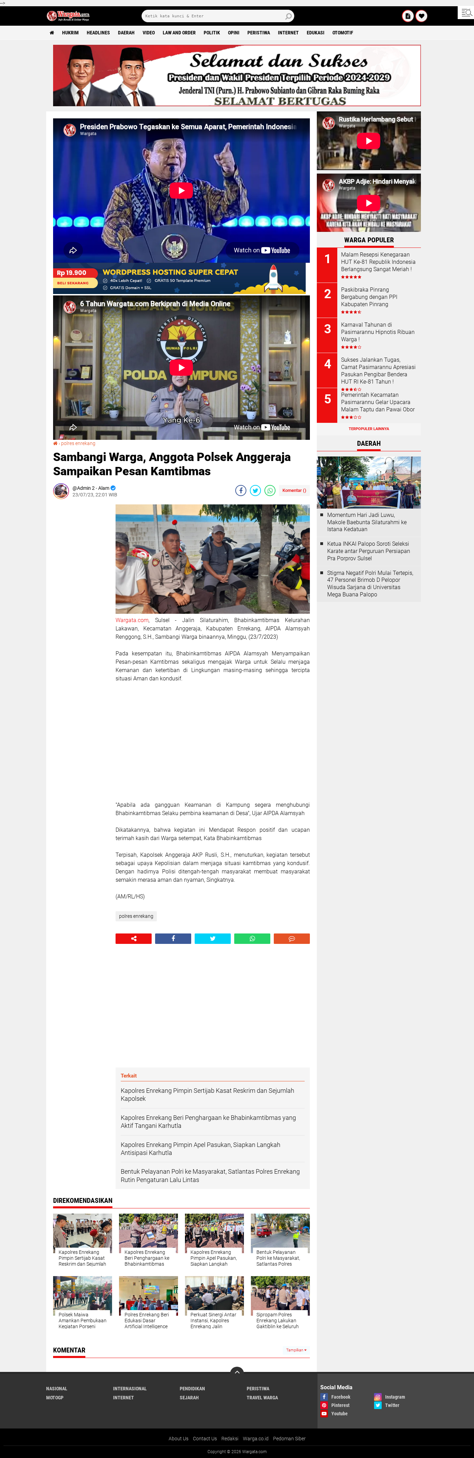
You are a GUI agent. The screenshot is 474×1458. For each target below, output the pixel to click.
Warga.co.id (256, 1438)
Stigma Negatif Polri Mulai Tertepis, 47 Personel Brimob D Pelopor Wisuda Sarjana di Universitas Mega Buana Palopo (370, 584)
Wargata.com (132, 620)
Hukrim (70, 32)
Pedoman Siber (289, 1438)
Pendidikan (192, 1388)
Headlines (98, 32)
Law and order (179, 32)
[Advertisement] (81, 608)
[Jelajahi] (466, 12)
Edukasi (315, 32)
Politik (212, 32)
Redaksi (229, 1438)
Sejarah (189, 1397)
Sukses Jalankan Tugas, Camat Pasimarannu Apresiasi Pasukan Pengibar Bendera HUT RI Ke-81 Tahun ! (378, 371)
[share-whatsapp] (270, 490)
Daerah (126, 32)
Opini (233, 32)
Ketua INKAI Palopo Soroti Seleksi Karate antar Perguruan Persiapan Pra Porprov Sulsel (368, 551)
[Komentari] (292, 938)
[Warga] (408, 16)
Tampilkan (295, 1350)
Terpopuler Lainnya (369, 429)
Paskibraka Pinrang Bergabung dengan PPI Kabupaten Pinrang (369, 297)
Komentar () (294, 490)
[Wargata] (421, 16)
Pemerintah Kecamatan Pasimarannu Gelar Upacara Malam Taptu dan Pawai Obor (378, 402)
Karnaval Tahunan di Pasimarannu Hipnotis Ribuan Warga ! (378, 332)
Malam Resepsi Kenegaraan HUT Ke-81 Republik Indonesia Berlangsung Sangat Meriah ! (378, 262)
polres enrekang (78, 443)
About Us (178, 1438)
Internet (288, 32)
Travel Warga (262, 1397)
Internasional (130, 1388)
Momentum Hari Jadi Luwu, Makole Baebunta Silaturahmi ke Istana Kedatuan (367, 522)
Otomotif (342, 32)
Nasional (56, 1388)
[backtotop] (237, 1374)
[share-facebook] (240, 490)
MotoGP (55, 1397)
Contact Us (205, 1438)
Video (149, 32)
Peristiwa (258, 32)
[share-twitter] (255, 490)
